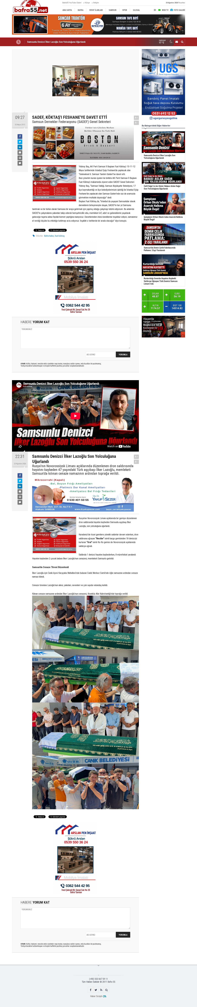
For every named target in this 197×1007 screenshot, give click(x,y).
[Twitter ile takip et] (95, 990)
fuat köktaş (60, 236)
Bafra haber (49, 236)
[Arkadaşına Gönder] (20, 152)
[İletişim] (176, 42)
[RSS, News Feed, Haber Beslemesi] (101, 990)
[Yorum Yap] (20, 163)
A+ (136, 117)
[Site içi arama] (182, 42)
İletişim (96, 3)
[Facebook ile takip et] (90, 990)
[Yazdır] (20, 158)
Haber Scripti (96, 996)
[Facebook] (20, 136)
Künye (87, 3)
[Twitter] (20, 142)
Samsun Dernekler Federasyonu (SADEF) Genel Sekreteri (71, 122)
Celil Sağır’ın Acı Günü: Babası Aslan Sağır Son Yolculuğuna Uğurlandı (61, 41)
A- (136, 122)
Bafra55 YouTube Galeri (71, 3)
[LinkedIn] (20, 147)
